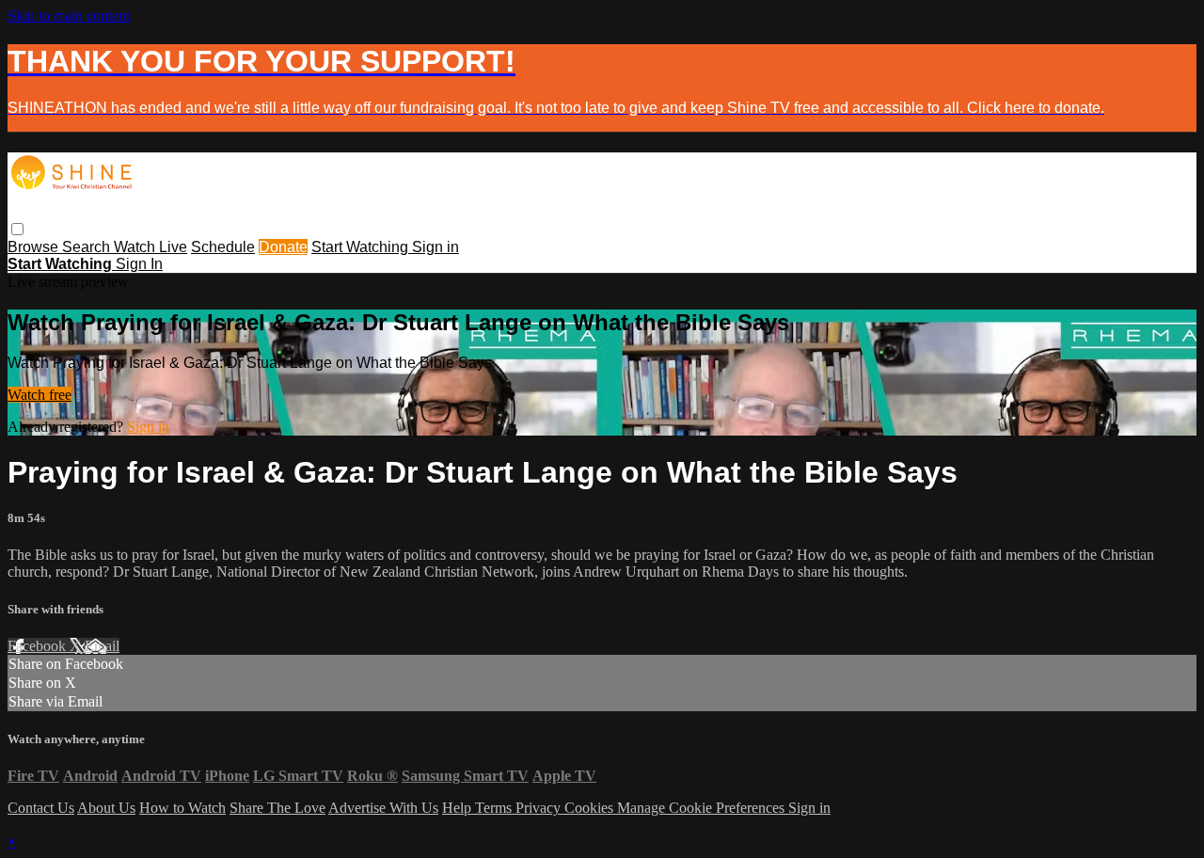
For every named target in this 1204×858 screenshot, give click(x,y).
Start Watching (361, 247)
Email (102, 646)
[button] (17, 229)
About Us (106, 808)
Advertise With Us (383, 808)
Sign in (435, 247)
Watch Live (150, 247)
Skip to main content (69, 16)
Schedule (223, 247)
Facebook (39, 646)
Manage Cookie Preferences (702, 808)
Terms (495, 808)
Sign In (139, 264)
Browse (35, 247)
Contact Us (41, 808)
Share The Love (277, 808)
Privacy (539, 808)
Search (88, 247)
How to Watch (182, 808)
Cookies (590, 808)
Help (458, 808)
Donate (283, 247)
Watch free (39, 395)
